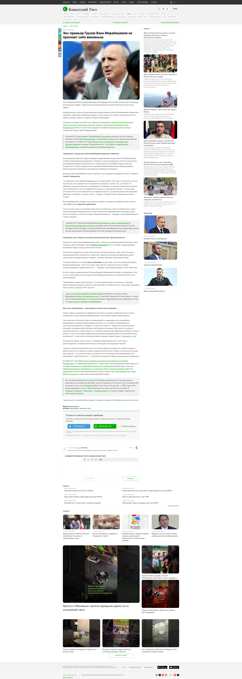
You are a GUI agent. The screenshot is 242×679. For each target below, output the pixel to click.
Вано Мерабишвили (87, 139)
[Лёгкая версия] (171, 2)
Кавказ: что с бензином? (72, 22)
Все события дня (173, 506)
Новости (66, 2)
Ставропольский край (155, 16)
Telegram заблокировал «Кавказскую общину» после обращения (159, 611)
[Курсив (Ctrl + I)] (88, 459)
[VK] (59, 30)
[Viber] (59, 39)
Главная (65, 26)
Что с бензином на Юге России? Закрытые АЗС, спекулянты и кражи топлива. (159, 650)
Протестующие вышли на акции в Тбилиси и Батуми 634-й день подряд (160, 75)
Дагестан (135, 14)
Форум (116, 2)
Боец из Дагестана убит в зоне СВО (136, 496)
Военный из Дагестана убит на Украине (79, 490)
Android (92, 380)
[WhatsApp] (59, 36)
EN (178, 2)
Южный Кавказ (67, 19)
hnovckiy (78, 447)
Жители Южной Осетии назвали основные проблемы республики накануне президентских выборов (159, 35)
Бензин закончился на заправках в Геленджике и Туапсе (105, 534)
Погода (154, 2)
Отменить (130, 478)
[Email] (59, 52)
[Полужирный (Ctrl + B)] (84, 459)
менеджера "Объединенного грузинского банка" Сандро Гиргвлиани (98, 369)
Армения (94, 14)
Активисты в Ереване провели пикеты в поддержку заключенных (158, 198)
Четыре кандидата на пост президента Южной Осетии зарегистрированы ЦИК (158, 163)
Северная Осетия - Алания (135, 16)
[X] (59, 42)
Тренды (82, 2)
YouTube (80, 393)
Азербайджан (86, 14)
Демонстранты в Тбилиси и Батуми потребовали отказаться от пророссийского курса (76, 535)
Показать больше (121, 655)
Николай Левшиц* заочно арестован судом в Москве (160, 110)
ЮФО (75, 19)
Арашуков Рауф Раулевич (153, 265)
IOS (97, 380)
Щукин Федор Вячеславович (154, 291)
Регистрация (89, 478)
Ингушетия (142, 14)
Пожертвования (148, 667)
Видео (132, 2)
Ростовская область (121, 16)
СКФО (145, 16)
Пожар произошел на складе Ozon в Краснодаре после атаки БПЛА (147, 490)
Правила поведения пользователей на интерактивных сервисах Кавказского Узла (102, 675)
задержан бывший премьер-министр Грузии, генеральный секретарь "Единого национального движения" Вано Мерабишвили (98, 125)
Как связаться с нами (135, 667)
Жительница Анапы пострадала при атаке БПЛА (140, 503)
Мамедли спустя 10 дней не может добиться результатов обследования (165, 534)
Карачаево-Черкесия (69, 16)
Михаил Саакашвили (103, 136)
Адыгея (79, 14)
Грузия (129, 14)
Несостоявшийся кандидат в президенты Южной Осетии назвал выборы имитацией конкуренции (159, 143)
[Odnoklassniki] (59, 46)
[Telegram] (59, 33)
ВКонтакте (88, 391)
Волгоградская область (119, 14)
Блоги (124, 2)
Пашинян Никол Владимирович (155, 238)
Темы (74, 2)
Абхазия (66, 14)
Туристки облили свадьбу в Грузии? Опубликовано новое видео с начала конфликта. (159, 576)
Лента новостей (74, 26)
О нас (124, 667)
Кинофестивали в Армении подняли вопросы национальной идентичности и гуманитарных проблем (135, 536)
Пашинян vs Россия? (121, 22)
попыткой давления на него (88, 296)
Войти (175, 8)
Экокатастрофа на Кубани (170, 22)
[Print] (59, 55)
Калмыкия (163, 14)
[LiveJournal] (59, 49)
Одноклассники (100, 391)
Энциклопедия (105, 2)
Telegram (88, 386)
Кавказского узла (129, 336)
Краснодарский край (81, 16)
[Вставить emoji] (101, 459)
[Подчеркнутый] (92, 459)
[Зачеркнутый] (96, 459)
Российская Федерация (108, 16)
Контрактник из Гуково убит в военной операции (82, 503)
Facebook (69, 391)
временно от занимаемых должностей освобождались (92, 366)
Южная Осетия (172, 16)
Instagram (78, 391)
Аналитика (92, 2)
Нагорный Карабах (94, 16)
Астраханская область (105, 14)
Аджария (72, 14)
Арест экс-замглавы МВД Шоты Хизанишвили (84, 294)
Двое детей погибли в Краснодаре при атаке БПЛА (83, 496)
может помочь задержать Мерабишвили (84, 302)
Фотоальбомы (142, 2)
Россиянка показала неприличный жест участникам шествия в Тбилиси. (116, 650)
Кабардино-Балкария (153, 14)
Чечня (164, 16)
